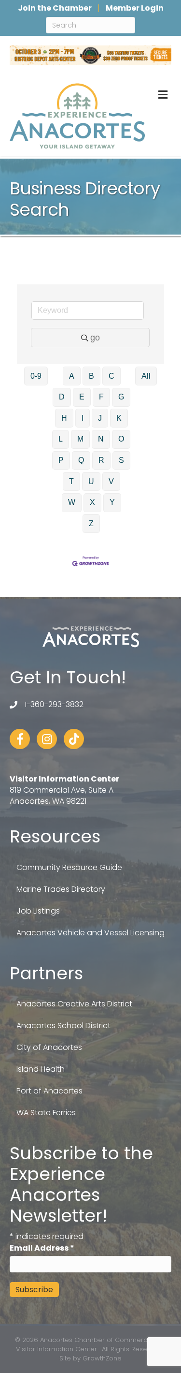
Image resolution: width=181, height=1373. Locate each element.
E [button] (81, 397)
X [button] (92, 502)
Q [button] (81, 460)
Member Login (135, 8)
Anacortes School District (63, 1025)
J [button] (100, 418)
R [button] (101, 460)
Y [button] (112, 502)
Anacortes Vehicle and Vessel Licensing (90, 932)
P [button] (61, 460)
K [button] (119, 418)
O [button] (121, 439)
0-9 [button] (36, 376)
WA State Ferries (46, 1112)
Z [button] (91, 523)
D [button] (62, 397)
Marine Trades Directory (60, 889)
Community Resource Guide (69, 867)
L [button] (60, 439)
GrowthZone (102, 1358)
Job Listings (38, 910)
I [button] (83, 418)
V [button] (111, 481)
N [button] (101, 439)
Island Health (40, 1069)
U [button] (91, 481)
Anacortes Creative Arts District (74, 1003)
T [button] (71, 481)
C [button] (111, 376)
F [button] (101, 397)
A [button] (71, 376)
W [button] (71, 502)
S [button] (121, 460)
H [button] (64, 418)
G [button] (121, 397)
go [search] (95, 337)
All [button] (146, 376)
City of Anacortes (49, 1047)
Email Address (42, 1248)
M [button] (80, 439)
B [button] (91, 376)
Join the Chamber (55, 8)
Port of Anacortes (49, 1090)
